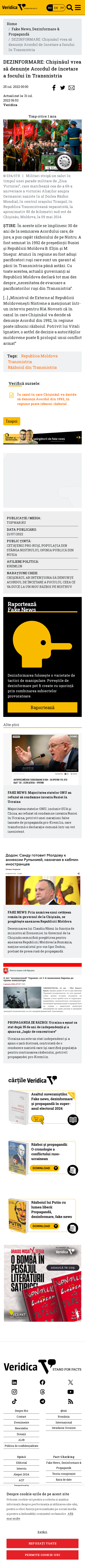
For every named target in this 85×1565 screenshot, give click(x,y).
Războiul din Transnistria (32, 367)
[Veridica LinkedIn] (14, 1382)
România (64, 1416)
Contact (21, 1416)
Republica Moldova (39, 355)
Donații (21, 1434)
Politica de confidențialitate (21, 1445)
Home (12, 23)
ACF (21, 1480)
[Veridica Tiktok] (14, 1401)
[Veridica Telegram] (42, 1401)
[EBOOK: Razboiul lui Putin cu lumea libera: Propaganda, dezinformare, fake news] (42, 1214)
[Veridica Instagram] (14, 1391)
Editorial (21, 1462)
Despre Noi (21, 1410)
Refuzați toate (42, 1543)
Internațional (64, 1422)
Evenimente (21, 1422)
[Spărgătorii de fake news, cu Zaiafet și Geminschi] (42, 436)
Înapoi (11, 421)
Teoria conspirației (63, 1473)
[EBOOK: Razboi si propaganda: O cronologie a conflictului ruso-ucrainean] (42, 1156)
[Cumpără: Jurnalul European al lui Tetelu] (42, 1283)
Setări (42, 1532)
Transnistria (20, 361)
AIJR (21, 1440)
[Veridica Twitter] (71, 1382)
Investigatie (21, 1485)
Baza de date (63, 1479)
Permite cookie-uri (42, 1555)
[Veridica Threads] (42, 1391)
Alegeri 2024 (21, 1474)
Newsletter (21, 1428)
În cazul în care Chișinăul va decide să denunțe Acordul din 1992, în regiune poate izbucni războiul (46, 399)
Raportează (42, 707)
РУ (62, 8)
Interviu (21, 1468)
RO (50, 8)
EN (56, 8)
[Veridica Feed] (71, 1401)
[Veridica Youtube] (71, 1391)
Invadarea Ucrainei (64, 1427)
